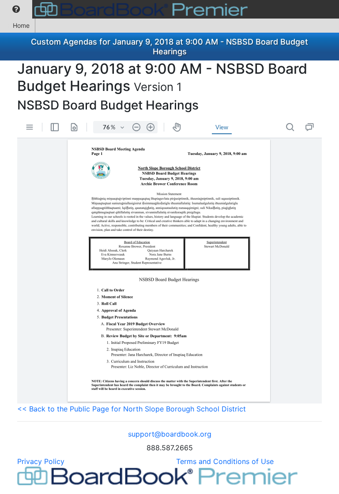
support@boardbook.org (169, 434)
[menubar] (126, 9)
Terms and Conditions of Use (225, 461)
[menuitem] (16, 9)
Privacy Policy (40, 461)
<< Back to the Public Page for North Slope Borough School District (131, 408)
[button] (16, 9)
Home (21, 25)
